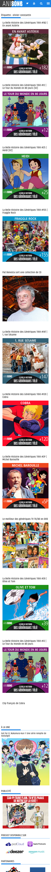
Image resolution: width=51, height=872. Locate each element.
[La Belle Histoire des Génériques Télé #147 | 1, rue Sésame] (25, 361)
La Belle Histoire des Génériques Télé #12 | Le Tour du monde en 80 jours (24, 642)
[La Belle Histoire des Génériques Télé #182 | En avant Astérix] (25, 52)
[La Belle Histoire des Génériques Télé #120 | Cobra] (25, 423)
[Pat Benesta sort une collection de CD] (25, 298)
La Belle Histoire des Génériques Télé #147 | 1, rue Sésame (24, 333)
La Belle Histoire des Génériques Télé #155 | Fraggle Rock (25, 211)
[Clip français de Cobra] (25, 719)
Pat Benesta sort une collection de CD (21, 272)
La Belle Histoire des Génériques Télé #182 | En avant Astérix (25, 24)
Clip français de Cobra (13, 703)
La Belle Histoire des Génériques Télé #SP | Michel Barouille (24, 458)
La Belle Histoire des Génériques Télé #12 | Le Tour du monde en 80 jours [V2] (24, 86)
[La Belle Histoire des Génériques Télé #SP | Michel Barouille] (25, 486)
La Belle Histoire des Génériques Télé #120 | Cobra (25, 395)
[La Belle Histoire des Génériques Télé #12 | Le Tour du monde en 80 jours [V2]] (25, 114)
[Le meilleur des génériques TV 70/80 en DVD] (25, 545)
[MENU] (48, 3)
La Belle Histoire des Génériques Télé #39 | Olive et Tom (24, 580)
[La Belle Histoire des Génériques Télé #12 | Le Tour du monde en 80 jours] (25, 670)
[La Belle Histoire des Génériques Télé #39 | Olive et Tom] (25, 607)
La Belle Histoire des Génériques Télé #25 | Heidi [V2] (24, 149)
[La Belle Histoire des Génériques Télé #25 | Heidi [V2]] (25, 176)
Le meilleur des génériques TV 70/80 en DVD (25, 519)
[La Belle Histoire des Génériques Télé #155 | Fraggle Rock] (25, 239)
